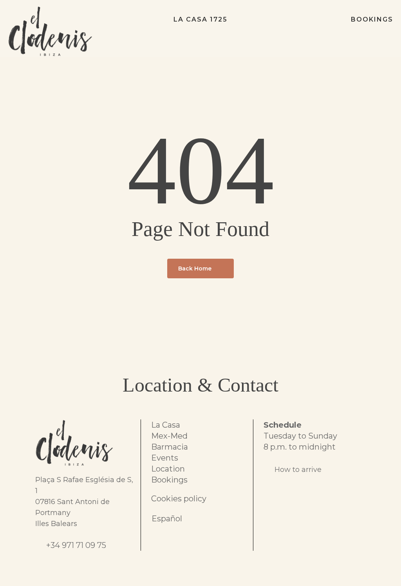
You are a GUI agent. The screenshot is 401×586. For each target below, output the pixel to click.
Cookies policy (178, 498)
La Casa (165, 425)
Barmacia (169, 447)
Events (164, 458)
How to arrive (298, 469)
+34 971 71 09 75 (76, 545)
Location (168, 469)
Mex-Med (169, 436)
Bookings (169, 479)
